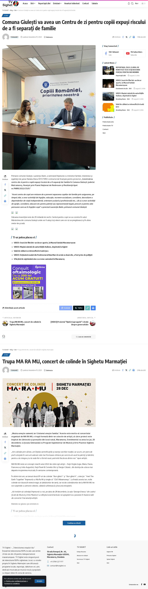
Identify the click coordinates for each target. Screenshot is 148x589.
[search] (132, 3)
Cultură (23, 541)
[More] (133, 569)
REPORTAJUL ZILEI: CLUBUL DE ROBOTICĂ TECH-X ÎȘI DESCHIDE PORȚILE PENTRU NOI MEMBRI (128, 69)
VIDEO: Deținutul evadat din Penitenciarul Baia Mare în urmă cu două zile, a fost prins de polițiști (53, 255)
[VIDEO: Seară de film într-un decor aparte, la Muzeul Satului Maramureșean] (108, 83)
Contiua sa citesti (74, 523)
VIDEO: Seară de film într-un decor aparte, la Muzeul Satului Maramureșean (44, 243)
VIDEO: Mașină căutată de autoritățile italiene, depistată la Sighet (41, 247)
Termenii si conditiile (12, 583)
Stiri (6, 15)
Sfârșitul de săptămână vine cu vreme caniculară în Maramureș (39, 259)
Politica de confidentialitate (16, 581)
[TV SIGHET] (10, 3)
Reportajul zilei (121, 75)
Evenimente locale (122, 88)
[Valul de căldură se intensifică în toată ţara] (108, 107)
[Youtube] (135, 53)
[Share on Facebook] (123, 37)
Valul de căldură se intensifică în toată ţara (31, 251)
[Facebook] (113, 53)
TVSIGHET (14, 37)
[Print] (133, 37)
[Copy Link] (130, 37)
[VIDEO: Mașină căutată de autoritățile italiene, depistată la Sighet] (108, 96)
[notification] (129, 3)
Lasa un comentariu (84, 337)
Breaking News (121, 99)
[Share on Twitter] (126, 37)
